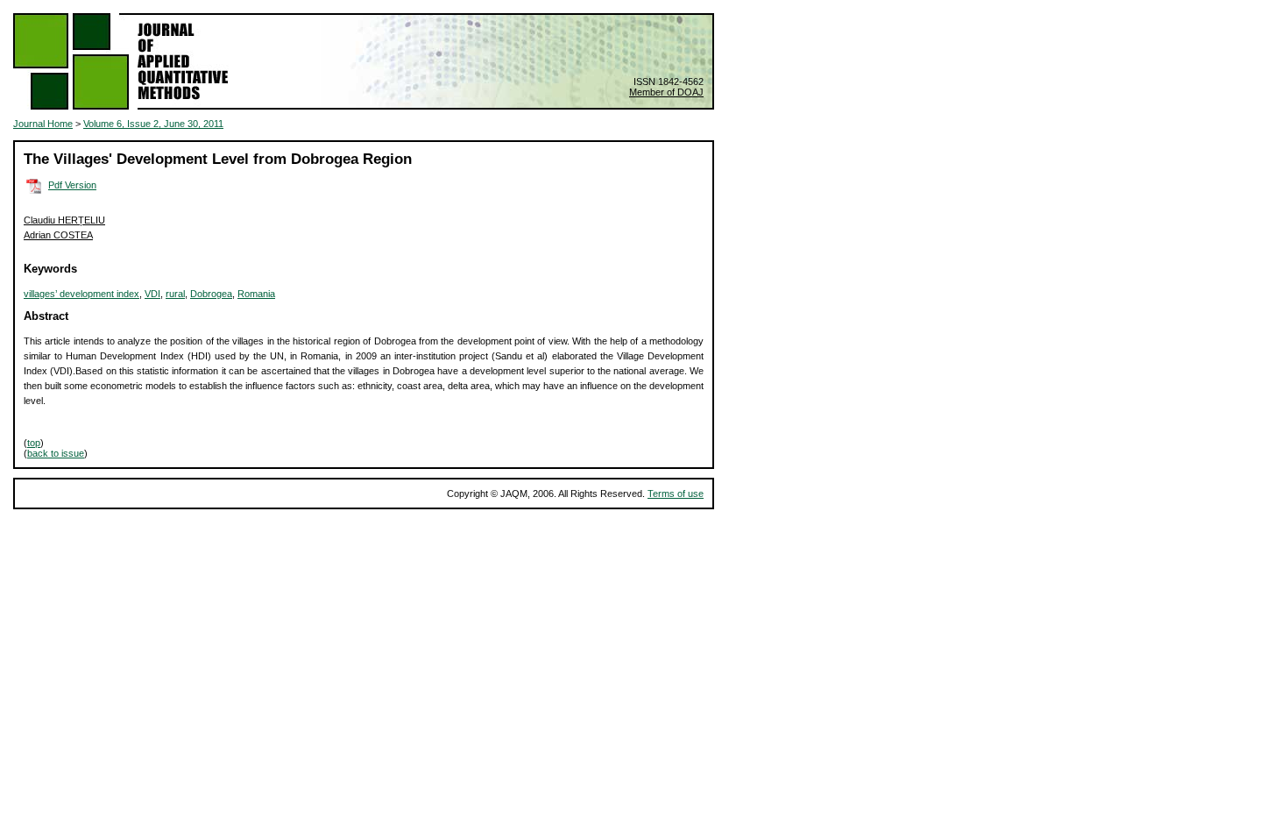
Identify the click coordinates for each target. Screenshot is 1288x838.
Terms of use (676, 493)
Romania (256, 293)
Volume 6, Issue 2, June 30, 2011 (153, 123)
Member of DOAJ (666, 92)
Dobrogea (211, 293)
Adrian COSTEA (58, 235)
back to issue (55, 453)
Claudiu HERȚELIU (64, 220)
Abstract (46, 316)
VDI (152, 293)
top (33, 442)
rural (175, 293)
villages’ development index (81, 293)
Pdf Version (72, 185)
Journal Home (43, 123)
